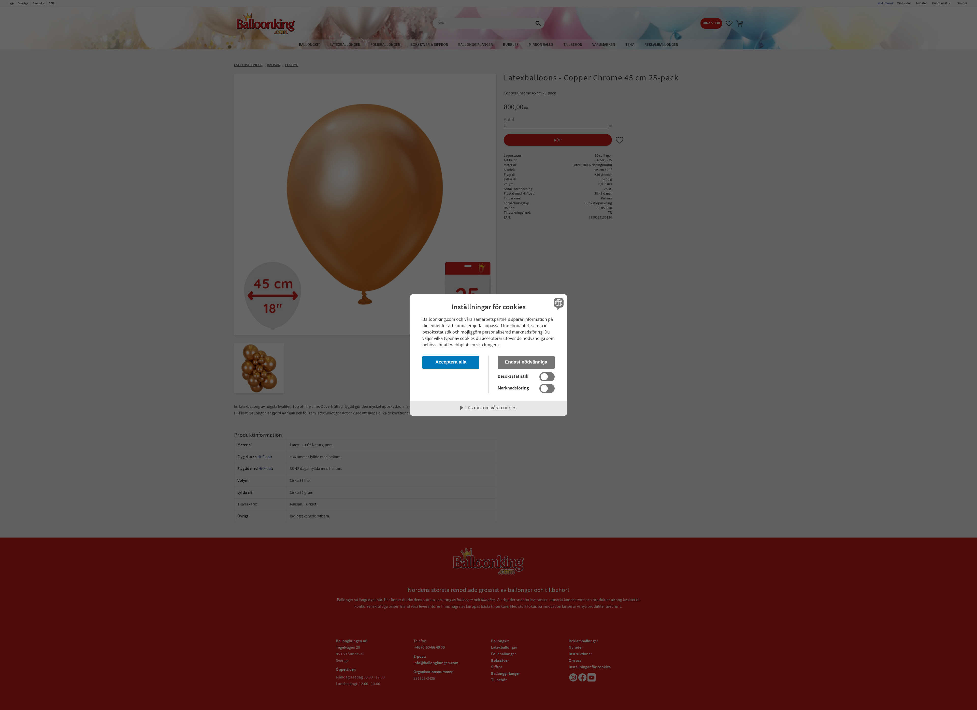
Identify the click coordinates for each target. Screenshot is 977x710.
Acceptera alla (450, 362)
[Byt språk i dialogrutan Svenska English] (557, 303)
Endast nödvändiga (526, 362)
